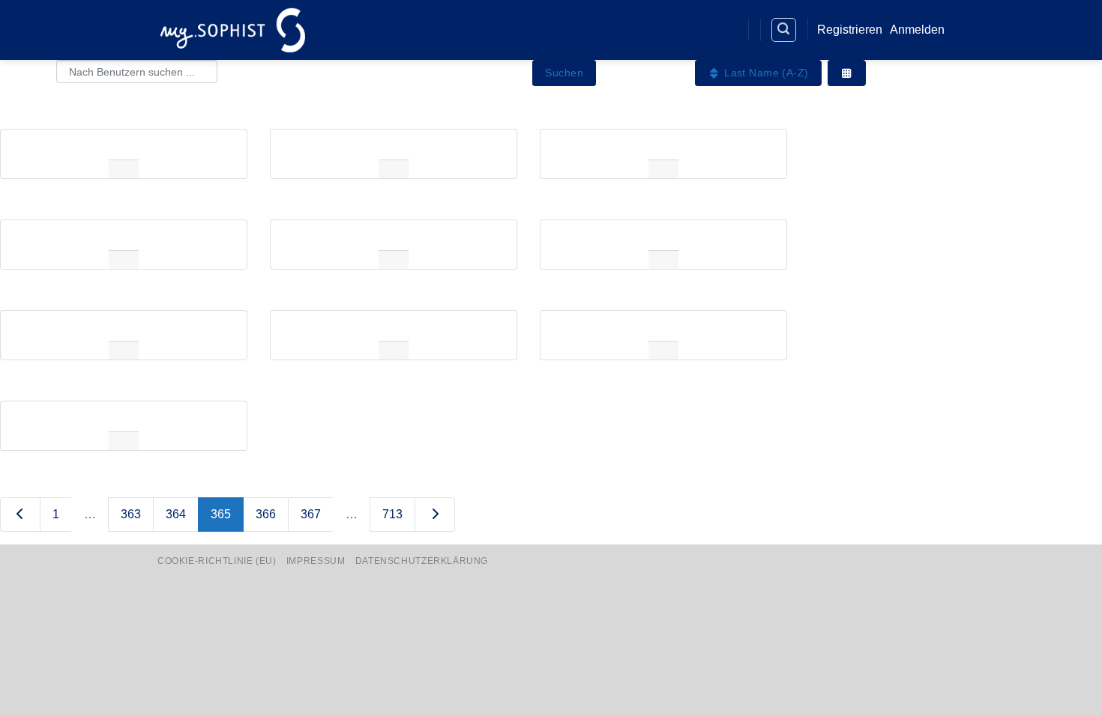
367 (311, 514)
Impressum (316, 561)
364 (176, 514)
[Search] (784, 30)
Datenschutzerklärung (421, 561)
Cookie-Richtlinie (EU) (216, 561)
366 (266, 514)
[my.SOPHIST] (232, 29)
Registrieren (849, 29)
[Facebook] (670, 30)
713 (392, 514)
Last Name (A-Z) (765, 73)
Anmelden (917, 29)
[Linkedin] (698, 30)
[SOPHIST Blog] (725, 30)
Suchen (564, 73)
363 (131, 514)
